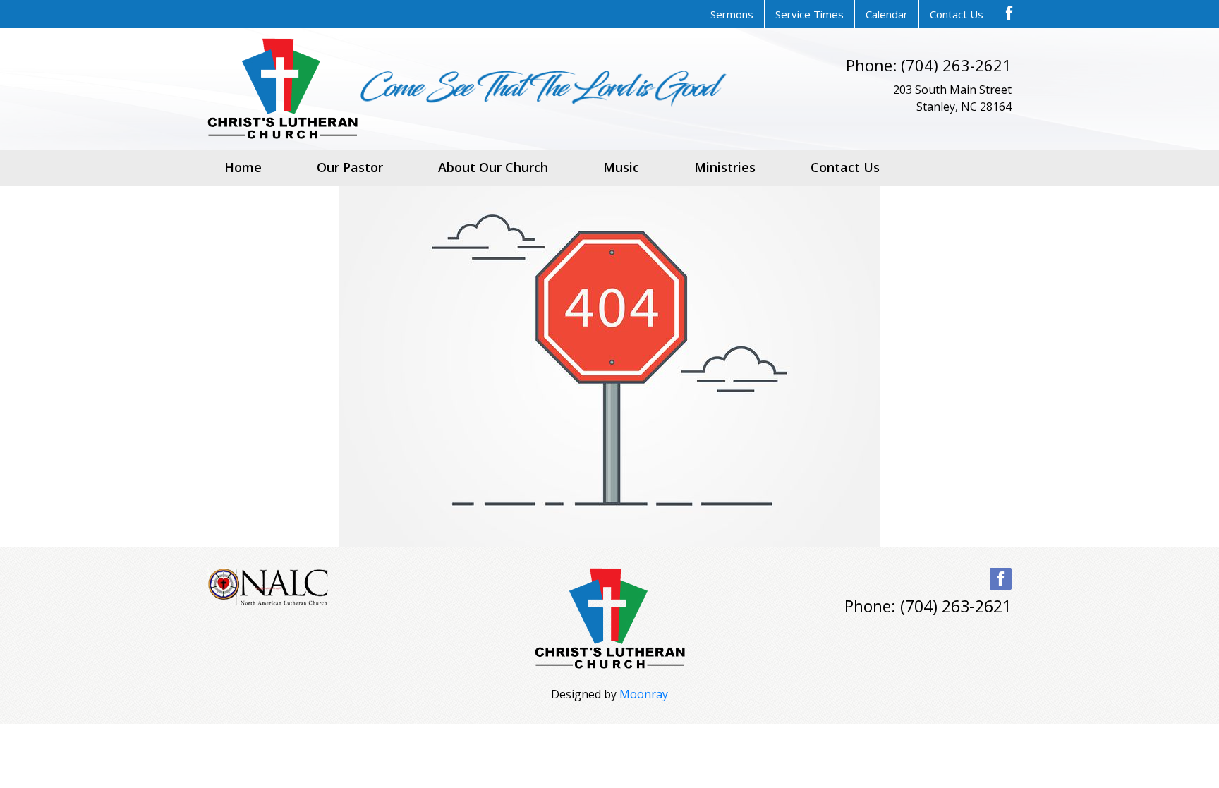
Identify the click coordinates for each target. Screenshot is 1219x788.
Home (243, 167)
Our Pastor (350, 167)
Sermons (731, 14)
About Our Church (493, 167)
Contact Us (956, 14)
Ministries (725, 167)
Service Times (809, 14)
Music (621, 167)
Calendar (887, 14)
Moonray (643, 694)
